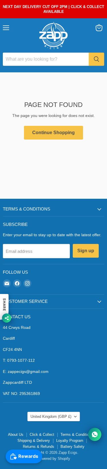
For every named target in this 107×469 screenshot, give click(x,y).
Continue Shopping (53, 132)
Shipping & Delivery (33, 440)
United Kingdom (51, 416)
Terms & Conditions (76, 434)
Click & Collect (42, 434)
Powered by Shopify (53, 458)
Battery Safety (72, 446)
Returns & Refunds (38, 446)
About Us (15, 434)
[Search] (96, 59)
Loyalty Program (69, 440)
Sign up (85, 250)
